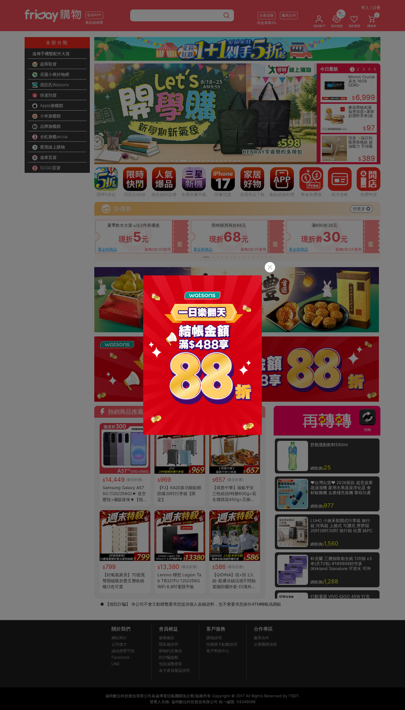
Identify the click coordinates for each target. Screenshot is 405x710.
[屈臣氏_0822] (202, 355)
